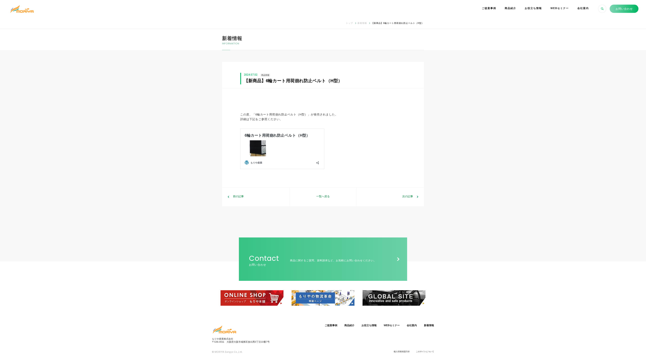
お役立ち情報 (533, 8)
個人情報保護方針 (402, 351)
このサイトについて (425, 351)
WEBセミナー (559, 8)
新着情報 (362, 23)
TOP (631, 347)
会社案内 (583, 8)
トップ (349, 23)
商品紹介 (510, 8)
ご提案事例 (489, 8)
